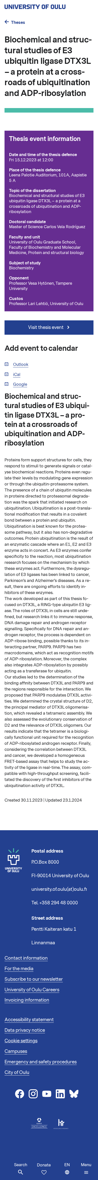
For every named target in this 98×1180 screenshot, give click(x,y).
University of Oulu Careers (32, 990)
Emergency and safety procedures (41, 1062)
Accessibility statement (29, 1019)
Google (20, 384)
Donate (44, 1165)
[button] (86, 1168)
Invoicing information (27, 1000)
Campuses (16, 1051)
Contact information (26, 958)
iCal (16, 374)
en (71, 1171)
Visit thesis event (46, 327)
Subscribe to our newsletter (34, 979)
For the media (19, 968)
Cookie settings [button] (21, 1041)
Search (20, 1165)
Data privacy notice (25, 1030)
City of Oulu (17, 1072)
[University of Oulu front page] (47, 5)
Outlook (20, 364)
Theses (18, 22)
